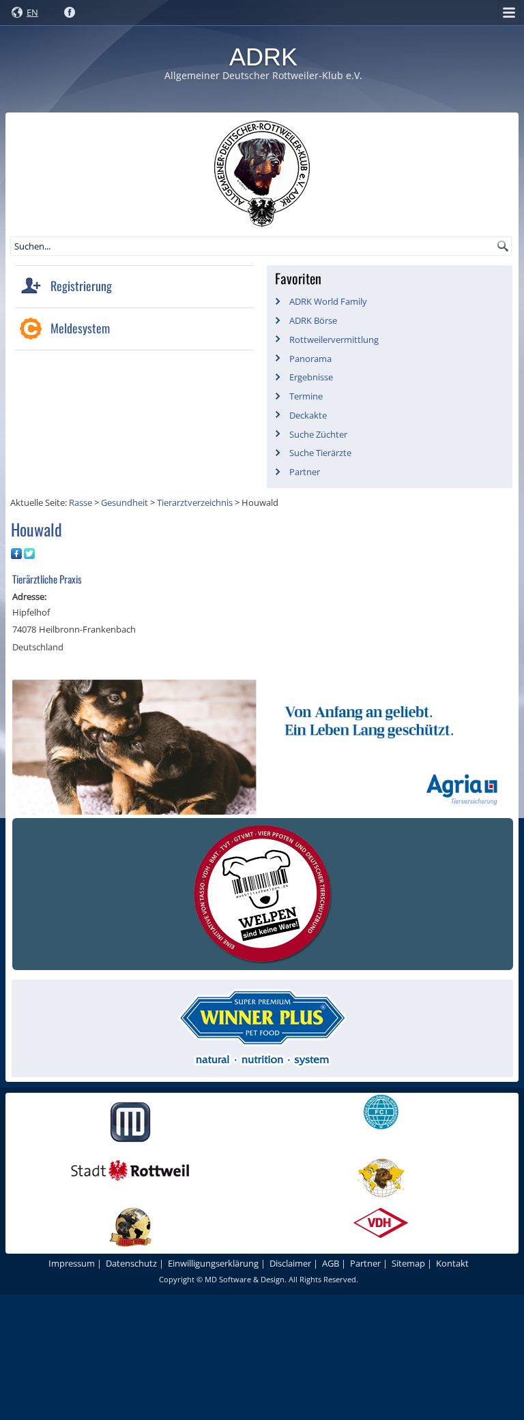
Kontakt (452, 1263)
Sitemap (408, 1263)
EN (32, 12)
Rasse (80, 502)
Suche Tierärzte (320, 453)
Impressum (71, 1263)
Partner (304, 472)
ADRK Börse (313, 320)
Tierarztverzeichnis (195, 502)
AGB (330, 1263)
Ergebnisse (311, 377)
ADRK (263, 57)
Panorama (310, 358)
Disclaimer (290, 1263)
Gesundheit (124, 502)
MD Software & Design (245, 1279)
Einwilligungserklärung (213, 1263)
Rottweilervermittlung (334, 339)
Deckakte (308, 415)
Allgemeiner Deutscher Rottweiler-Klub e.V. (263, 75)
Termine (306, 396)
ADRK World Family (328, 301)
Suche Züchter (318, 434)
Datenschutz (131, 1263)
